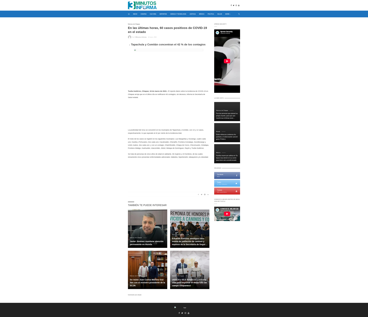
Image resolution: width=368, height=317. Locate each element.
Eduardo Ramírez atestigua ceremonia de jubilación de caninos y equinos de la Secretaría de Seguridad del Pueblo (189, 241)
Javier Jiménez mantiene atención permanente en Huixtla (146, 243)
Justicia (193, 14)
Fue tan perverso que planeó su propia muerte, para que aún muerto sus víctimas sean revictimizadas (227, 116)
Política (211, 14)
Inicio (135, 14)
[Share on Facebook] (198, 194)
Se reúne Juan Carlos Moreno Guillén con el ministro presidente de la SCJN (147, 283)
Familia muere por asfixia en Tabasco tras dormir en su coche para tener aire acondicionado (227, 158)
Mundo (218, 131)
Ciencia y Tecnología (178, 14)
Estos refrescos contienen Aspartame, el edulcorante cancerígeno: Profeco (227, 137)
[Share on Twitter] (201, 194)
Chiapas (143, 14)
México (201, 14)
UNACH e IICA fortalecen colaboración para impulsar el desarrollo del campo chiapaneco (189, 283)
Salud (219, 14)
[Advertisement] (168, 115)
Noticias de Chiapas (134, 24)
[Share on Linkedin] (208, 194)
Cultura (153, 14)
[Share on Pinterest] (204, 194)
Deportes (163, 14)
